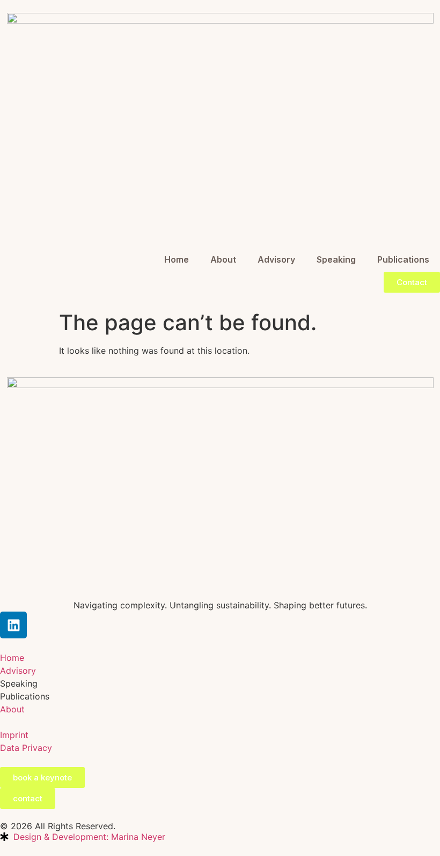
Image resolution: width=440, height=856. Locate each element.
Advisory (276, 259)
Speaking (336, 259)
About (223, 259)
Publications (403, 259)
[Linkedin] (13, 625)
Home (176, 259)
